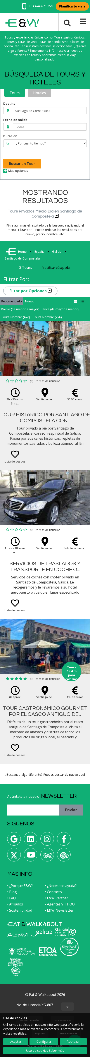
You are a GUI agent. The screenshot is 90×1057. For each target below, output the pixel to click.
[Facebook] (64, 840)
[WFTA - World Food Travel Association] (21, 951)
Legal (67, 1006)
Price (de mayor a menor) (60, 309)
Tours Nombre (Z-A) (47, 317)
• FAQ (11, 898)
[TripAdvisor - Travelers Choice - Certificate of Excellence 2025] (15, 967)
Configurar (43, 1041)
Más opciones (17, 170)
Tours (15, 92)
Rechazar (73, 1041)
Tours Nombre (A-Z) (15, 317)
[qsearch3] (67, 22)
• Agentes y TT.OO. (60, 904)
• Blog (12, 891)
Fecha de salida (15, 120)
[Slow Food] (64, 856)
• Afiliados (15, 904)
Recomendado (11, 301)
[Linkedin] (30, 840)
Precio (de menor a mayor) (20, 309)
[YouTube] (30, 856)
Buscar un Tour (22, 163)
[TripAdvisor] (47, 856)
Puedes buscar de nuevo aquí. (64, 774)
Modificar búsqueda (56, 267)
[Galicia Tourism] (41, 932)
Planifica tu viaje (72, 6)
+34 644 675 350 (40, 6)
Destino (9, 103)
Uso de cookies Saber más (45, 1050)
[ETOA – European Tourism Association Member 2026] (48, 951)
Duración (10, 136)
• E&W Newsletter (59, 910)
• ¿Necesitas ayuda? (61, 885)
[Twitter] (14, 856)
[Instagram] (47, 840)
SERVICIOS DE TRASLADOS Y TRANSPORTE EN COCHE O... (45, 566)
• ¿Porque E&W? (20, 885)
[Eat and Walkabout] (34, 924)
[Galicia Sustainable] (65, 931)
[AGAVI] (17, 934)
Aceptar (15, 1041)
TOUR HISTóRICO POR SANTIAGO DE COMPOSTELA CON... (45, 417)
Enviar (71, 809)
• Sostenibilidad (19, 910)
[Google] (14, 840)
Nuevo (29, 301)
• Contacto (53, 891)
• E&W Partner (56, 898)
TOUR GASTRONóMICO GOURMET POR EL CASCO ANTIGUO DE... (45, 711)
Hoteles (39, 92)
